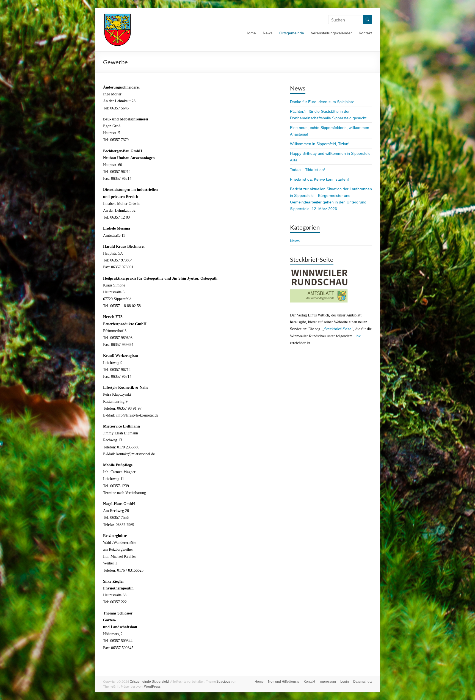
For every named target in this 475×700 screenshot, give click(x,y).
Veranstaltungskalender (331, 33)
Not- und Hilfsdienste (283, 682)
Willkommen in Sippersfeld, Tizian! (319, 144)
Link (357, 336)
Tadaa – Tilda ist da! (307, 169)
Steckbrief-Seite (338, 329)
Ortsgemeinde (291, 33)
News (267, 33)
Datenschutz (362, 682)
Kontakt (365, 33)
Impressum (327, 682)
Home (250, 33)
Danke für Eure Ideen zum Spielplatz (322, 102)
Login (344, 682)
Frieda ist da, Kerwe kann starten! (319, 179)
